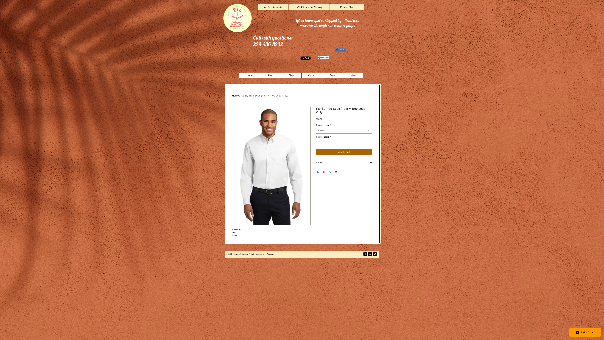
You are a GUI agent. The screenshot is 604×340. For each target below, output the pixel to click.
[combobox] (344, 131)
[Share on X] (336, 172)
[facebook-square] (365, 254)
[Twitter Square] (375, 254)
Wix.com (270, 254)
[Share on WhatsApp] (330, 172)
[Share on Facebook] (318, 172)
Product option (323, 125)
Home (235, 95)
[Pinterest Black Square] (370, 254)
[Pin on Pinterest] (324, 172)
